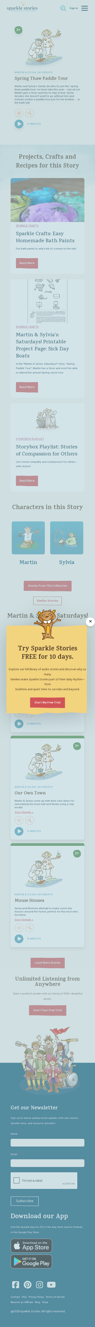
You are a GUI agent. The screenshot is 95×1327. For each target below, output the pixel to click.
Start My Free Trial (47, 702)
